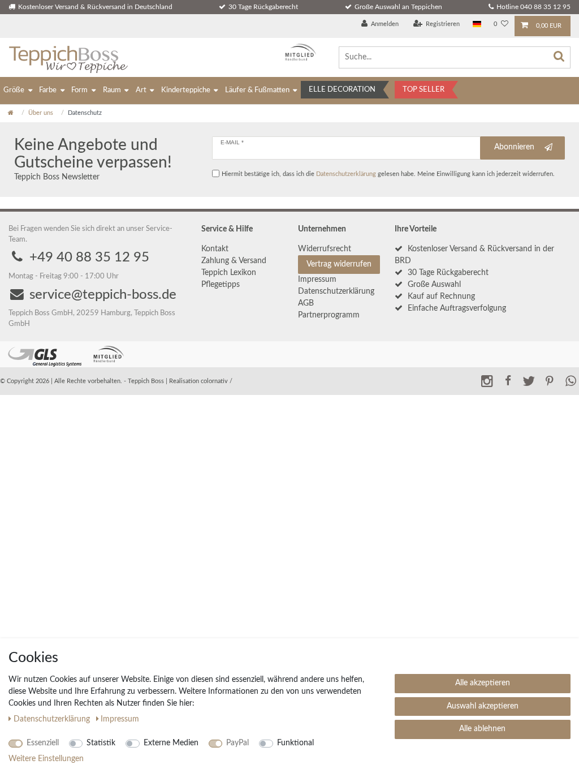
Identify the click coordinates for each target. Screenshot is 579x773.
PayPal (237, 743)
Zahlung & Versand (233, 261)
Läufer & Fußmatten (257, 90)
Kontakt (214, 249)
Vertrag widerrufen (338, 264)
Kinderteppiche (185, 90)
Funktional (295, 743)
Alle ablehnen (482, 729)
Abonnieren (514, 147)
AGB (306, 303)
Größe (13, 90)
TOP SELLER (423, 89)
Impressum (317, 280)
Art (141, 90)
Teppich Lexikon (228, 273)
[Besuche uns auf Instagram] (486, 380)
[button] (507, 380)
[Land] (476, 24)
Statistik (101, 743)
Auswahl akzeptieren (482, 706)
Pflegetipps (220, 285)
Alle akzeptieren (482, 683)
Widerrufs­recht (324, 249)
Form (79, 90)
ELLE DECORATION (342, 89)
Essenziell (43, 743)
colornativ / (216, 381)
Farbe (48, 90)
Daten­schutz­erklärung (336, 291)
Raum (112, 90)
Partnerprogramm (329, 315)
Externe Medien (171, 743)
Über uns (40, 113)
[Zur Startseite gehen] (11, 113)
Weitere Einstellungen (46, 759)
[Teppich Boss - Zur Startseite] (68, 57)
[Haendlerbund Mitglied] (297, 52)
